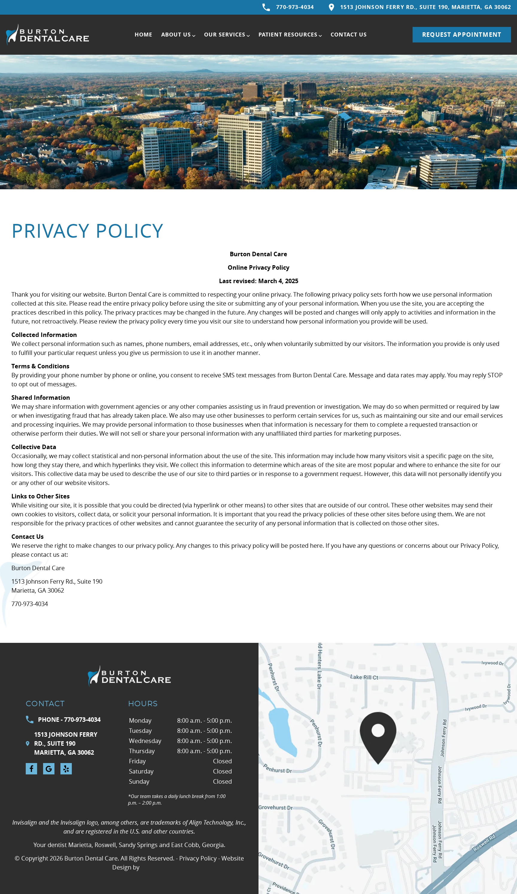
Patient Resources (287, 34)
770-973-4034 (295, 7)
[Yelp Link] (66, 768)
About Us (176, 34)
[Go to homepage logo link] (129, 676)
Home (143, 34)
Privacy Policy (198, 858)
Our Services (224, 34)
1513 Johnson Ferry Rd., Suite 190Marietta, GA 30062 (65, 743)
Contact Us (349, 34)
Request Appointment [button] (461, 34)
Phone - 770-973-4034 (69, 719)
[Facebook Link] (31, 768)
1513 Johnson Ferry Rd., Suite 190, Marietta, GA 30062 (425, 7)
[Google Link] (48, 768)
